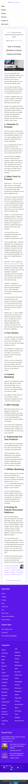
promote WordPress (17, 570)
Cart (3, 610)
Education (4, 692)
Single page (18, 698)
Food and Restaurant (5, 713)
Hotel (3, 724)
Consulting (5, 679)
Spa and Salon (19, 704)
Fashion (4, 705)
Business (4, 666)
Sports (17, 707)
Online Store (18, 675)
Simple (17, 694)
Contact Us (4, 20)
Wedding (17, 717)
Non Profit (18, 672)
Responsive (18, 691)
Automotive (5, 653)
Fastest (4, 708)
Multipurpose (18, 665)
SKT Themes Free (7, 629)
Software (17, 701)
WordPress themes (16, 574)
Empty (3, 698)
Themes (3, 10)
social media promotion (13, 263)
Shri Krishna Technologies (9, 636)
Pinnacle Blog (8, 566)
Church (4, 672)
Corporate (4, 682)
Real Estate (18, 688)
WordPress (16, 566)
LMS (16, 649)
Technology (18, 711)
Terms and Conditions (8, 616)
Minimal (17, 662)
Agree (15, 782)
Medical (17, 659)
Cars (3, 669)
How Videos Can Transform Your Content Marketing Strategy (18, 746)
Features (4, 17)
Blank (3, 659)
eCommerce (5, 689)
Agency (4, 650)
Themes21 (5, 632)
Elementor (4, 695)
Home (3, 6)
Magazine (17, 652)
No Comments (18, 40)
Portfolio (17, 685)
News (16, 668)
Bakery (4, 656)
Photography (18, 681)
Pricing (3, 13)
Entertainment (6, 702)
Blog (3, 603)
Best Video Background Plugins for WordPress (16, 754)
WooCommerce (19, 720)
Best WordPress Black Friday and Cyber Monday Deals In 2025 (13, 737)
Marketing (17, 655)
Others (17, 678)
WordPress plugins (9, 572)
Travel (16, 714)
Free (3, 717)
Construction (5, 676)
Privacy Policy (6, 619)
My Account (4, 24)
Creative (4, 685)
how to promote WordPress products (13, 568)
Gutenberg (5, 720)
